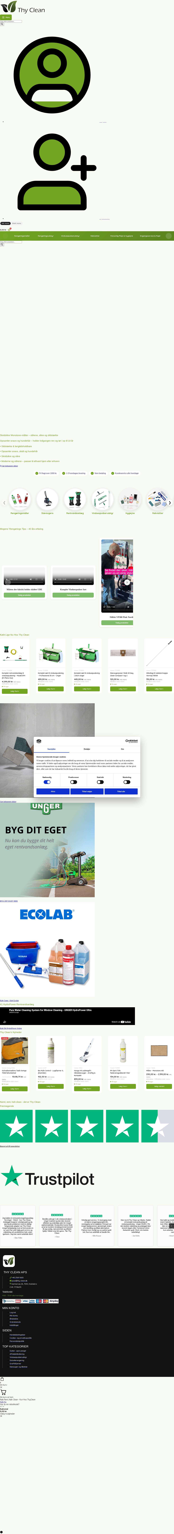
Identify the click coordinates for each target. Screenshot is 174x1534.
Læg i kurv (15, 691)
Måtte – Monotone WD (155, 1071)
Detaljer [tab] (87, 749)
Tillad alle (121, 791)
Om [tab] (122, 749)
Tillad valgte (87, 791)
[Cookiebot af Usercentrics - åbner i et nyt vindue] (127, 741)
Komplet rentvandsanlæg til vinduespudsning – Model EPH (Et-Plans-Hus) (13, 675)
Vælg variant (159, 1086)
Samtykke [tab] (51, 749)
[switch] (73, 782)
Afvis (53, 791)
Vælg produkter (24, 595)
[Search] (2, 24)
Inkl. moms (5, 223)
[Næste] (127, 582)
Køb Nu (3, 1402)
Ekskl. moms (16, 223)
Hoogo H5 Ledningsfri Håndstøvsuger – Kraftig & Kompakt (84, 1073)
